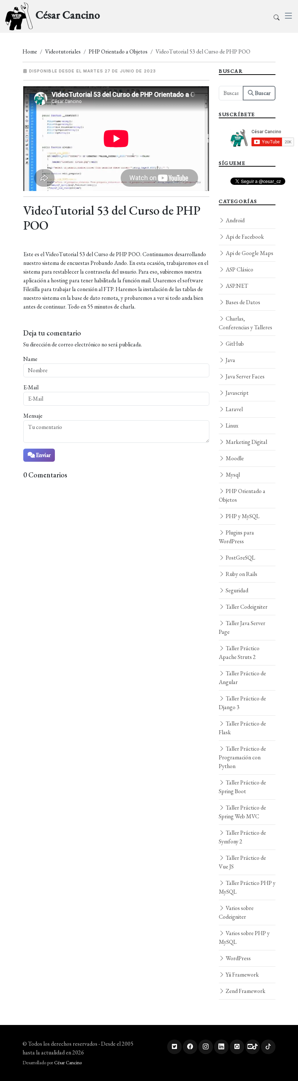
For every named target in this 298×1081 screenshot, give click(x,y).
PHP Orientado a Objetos (118, 51)
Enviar (43, 455)
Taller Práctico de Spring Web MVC (242, 812)
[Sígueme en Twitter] (174, 1047)
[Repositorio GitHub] (237, 1047)
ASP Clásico (239, 269)
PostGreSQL (240, 557)
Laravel (234, 409)
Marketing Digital (246, 442)
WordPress (238, 958)
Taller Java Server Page (242, 627)
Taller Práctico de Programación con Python (242, 757)
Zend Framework (245, 991)
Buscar (262, 93)
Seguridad (236, 590)
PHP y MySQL (242, 516)
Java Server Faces (245, 376)
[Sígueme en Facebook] (190, 1047)
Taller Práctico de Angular (242, 677)
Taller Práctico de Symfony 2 (242, 837)
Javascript (237, 393)
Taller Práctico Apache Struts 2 (239, 652)
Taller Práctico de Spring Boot (242, 787)
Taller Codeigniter (246, 607)
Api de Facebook (244, 237)
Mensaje (33, 416)
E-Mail (31, 387)
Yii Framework (242, 974)
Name (30, 359)
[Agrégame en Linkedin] (221, 1047)
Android (235, 220)
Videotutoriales (63, 51)
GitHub (234, 343)
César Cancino (68, 1063)
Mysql (232, 474)
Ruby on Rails (241, 574)
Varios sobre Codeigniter (236, 912)
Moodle (234, 458)
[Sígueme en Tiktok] (268, 1047)
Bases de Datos (242, 302)
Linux (231, 425)
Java (230, 360)
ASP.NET (236, 286)
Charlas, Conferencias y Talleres (245, 323)
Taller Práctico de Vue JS (242, 862)
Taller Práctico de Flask (242, 728)
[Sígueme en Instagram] (205, 1047)
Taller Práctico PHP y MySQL (247, 887)
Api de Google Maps (249, 253)
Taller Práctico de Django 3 (242, 703)
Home (30, 51)
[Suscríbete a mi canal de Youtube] (252, 1047)
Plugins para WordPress (236, 537)
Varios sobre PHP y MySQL (244, 937)
